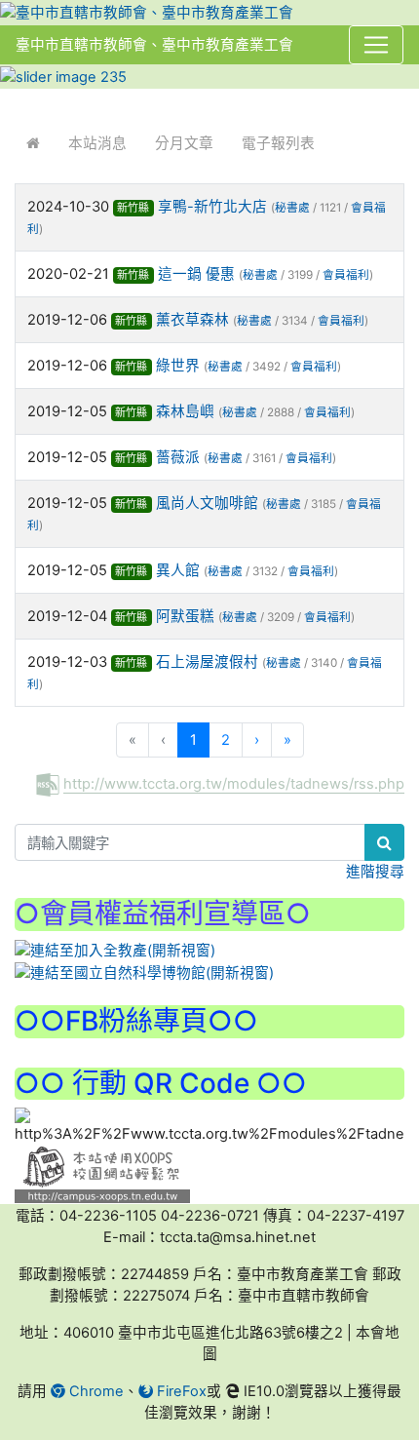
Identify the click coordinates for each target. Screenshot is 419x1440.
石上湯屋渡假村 (207, 662)
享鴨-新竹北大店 (212, 206)
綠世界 (178, 365)
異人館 (178, 570)
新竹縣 (133, 207)
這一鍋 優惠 (196, 274)
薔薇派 (178, 457)
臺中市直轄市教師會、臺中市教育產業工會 (154, 45)
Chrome (94, 1391)
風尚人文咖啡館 (207, 503)
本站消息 (97, 143)
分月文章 (184, 143)
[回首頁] (33, 143)
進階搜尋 (375, 871)
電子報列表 (278, 143)
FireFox (180, 1391)
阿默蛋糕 (185, 616)
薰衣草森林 (192, 320)
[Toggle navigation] (376, 44)
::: (19, 102)
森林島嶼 (185, 411)
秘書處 (292, 207)
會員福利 (346, 275)
